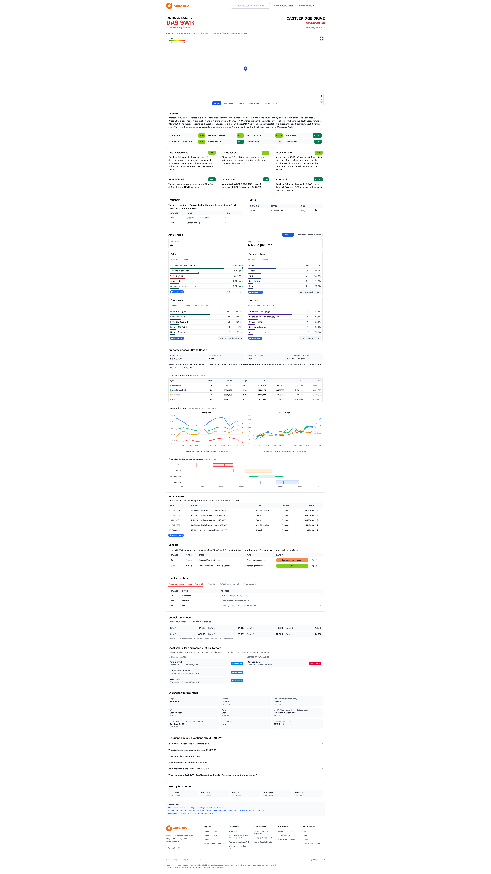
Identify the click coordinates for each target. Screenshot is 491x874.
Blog (305, 831)
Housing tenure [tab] (254, 305)
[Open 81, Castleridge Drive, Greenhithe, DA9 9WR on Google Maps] (317, 510)
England (170, 33)
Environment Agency (226, 811)
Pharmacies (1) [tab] (250, 584)
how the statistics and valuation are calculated (197, 813)
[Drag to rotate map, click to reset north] (321, 103)
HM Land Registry (174, 811)
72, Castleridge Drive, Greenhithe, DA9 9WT (209, 530)
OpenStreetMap (246, 811)
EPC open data (207, 811)
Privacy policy (172, 860)
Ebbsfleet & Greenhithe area (309, 235)
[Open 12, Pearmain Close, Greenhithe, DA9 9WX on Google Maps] (317, 515)
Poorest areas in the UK (239, 842)
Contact (306, 839)
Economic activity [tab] (200, 305)
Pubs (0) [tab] (211, 584)
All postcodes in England (214, 843)
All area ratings (235, 831)
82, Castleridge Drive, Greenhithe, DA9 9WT (209, 525)
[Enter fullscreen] (321, 38)
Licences (200, 860)
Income (241, 103)
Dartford (192, 33)
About (305, 835)
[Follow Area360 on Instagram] (173, 848)
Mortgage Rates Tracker (264, 838)
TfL (254, 811)
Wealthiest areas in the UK (238, 847)
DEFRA (237, 811)
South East (181, 33)
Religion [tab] (265, 259)
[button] (245, 69)
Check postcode (211, 831)
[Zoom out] (321, 99)
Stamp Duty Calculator (263, 842)
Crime (216, 103)
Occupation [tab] (186, 305)
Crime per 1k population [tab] (180, 259)
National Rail (260, 811)
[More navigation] (322, 5)
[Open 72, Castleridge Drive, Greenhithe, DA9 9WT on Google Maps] (317, 530)
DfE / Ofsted (192, 811)
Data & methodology (311, 843)
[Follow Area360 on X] (178, 848)
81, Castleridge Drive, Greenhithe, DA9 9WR (209, 510)
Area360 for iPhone (286, 839)
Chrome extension (285, 831)
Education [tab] (174, 305)
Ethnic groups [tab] (254, 259)
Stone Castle (229, 33)
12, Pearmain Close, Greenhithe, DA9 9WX (208, 520)
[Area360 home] (177, 6)
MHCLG (215, 811)
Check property (210, 835)
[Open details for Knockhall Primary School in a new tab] (316, 560)
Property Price (271, 103)
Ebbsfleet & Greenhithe (210, 33)
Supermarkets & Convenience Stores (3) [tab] (186, 584)
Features (207, 839)
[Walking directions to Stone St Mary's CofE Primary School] (313, 566)
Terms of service (187, 860)
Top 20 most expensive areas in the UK (238, 836)
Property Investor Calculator (261, 832)
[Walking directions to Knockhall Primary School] (313, 560)
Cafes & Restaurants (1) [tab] (229, 584)
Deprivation (228, 103)
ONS (199, 811)
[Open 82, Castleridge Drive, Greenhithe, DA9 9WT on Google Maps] (317, 525)
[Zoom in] (321, 96)
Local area (288, 235)
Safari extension (285, 835)
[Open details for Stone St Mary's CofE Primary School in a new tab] (316, 566)
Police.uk (184, 811)
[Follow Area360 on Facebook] (168, 848)
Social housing (254, 103)
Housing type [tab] (268, 305)
